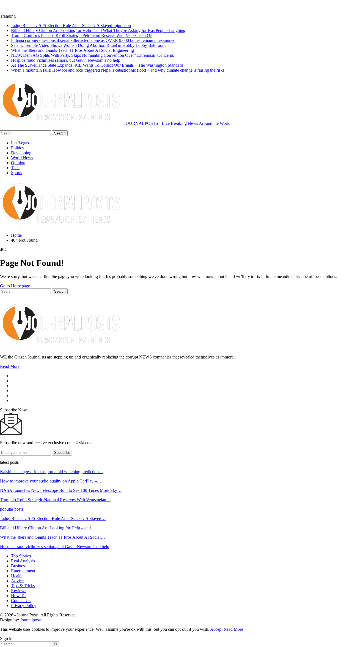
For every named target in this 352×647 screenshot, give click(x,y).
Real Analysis (23, 561)
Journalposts (31, 620)
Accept (216, 629)
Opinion (18, 162)
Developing (21, 152)
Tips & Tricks (23, 585)
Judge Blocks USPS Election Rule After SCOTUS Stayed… (53, 518)
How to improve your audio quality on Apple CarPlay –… (50, 481)
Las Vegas (20, 143)
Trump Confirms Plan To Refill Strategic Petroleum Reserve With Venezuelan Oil (81, 35)
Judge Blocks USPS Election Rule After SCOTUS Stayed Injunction (71, 25)
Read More (10, 366)
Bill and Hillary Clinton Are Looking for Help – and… (47, 527)
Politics (17, 147)
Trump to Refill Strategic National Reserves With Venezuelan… (55, 499)
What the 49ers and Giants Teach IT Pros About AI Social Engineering (72, 50)
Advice (17, 580)
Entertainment (23, 570)
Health (17, 575)
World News (22, 157)
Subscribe (62, 453)
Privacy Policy (23, 605)
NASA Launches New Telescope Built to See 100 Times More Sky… (61, 490)
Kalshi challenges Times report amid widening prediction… (51, 471)
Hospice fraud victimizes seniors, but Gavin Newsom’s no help (65, 60)
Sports (16, 172)
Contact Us (21, 600)
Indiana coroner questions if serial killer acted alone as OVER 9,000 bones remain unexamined (93, 40)
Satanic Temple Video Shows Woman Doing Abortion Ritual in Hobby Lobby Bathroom (88, 45)
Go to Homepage (15, 286)
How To (18, 595)
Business (18, 566)
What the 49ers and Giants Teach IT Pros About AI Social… (52, 537)
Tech (15, 167)
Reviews (18, 590)
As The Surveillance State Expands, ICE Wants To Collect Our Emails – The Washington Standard (97, 65)
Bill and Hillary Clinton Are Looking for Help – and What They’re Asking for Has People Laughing (98, 30)
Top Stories (21, 556)
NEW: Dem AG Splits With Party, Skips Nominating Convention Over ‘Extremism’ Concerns (92, 55)
